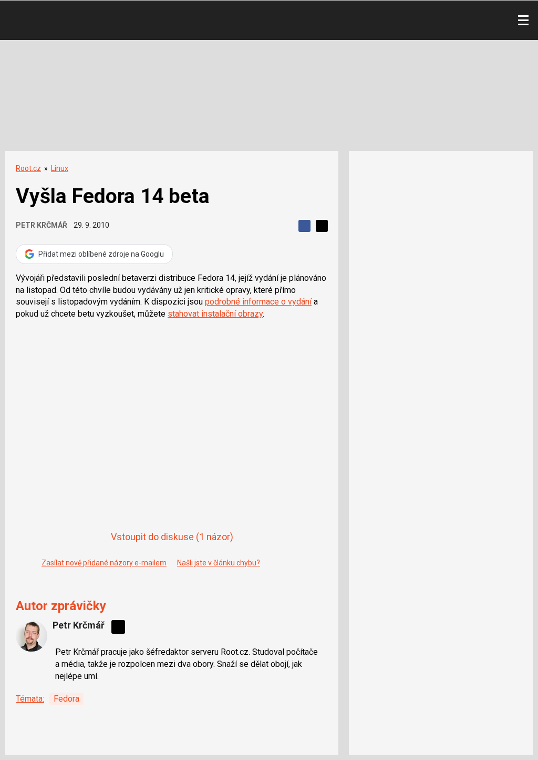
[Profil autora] (31, 636)
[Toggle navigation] (523, 20)
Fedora (66, 699)
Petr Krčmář (41, 225)
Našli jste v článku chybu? (218, 563)
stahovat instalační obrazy (215, 314)
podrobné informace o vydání (258, 302)
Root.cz (28, 168)
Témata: (30, 699)
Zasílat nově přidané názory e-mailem (104, 563)
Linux (59, 168)
